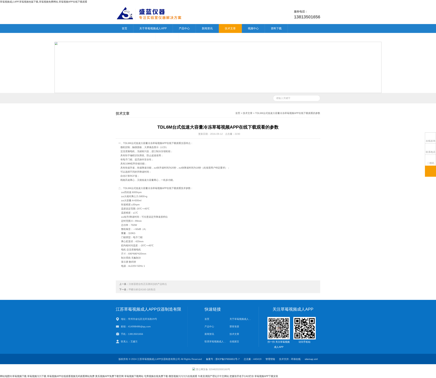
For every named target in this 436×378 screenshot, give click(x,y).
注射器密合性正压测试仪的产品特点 (148, 284)
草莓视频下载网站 (133, 376)
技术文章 (230, 28)
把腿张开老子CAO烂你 (242, 376)
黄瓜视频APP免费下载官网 (109, 376)
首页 (124, 28)
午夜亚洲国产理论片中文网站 (213, 376)
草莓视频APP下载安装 (266, 376)
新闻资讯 (207, 28)
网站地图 (5, 376)
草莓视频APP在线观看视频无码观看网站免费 (71, 376)
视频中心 (253, 28)
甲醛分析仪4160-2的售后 (142, 289)
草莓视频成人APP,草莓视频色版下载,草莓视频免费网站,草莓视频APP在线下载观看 (43, 1)
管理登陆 (270, 359)
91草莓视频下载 (18, 376)
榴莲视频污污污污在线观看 (183, 376)
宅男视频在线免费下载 (156, 376)
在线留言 (166, 37)
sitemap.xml (311, 359)
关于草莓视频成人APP (153, 28)
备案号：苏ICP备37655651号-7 (223, 359)
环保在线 (296, 359)
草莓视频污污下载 (36, 376)
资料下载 (276, 28)
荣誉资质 (234, 326)
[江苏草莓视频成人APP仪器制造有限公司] (178, 13)
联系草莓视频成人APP (135, 37)
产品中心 (184, 28)
